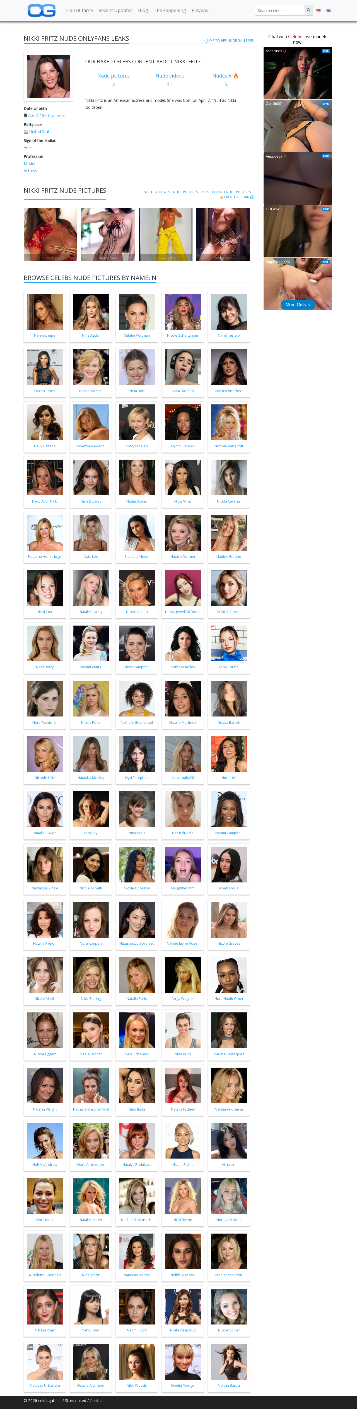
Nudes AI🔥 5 (226, 80)
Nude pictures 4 (113, 80)
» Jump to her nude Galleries (229, 40)
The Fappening (170, 10)
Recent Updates (115, 10)
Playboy (200, 10)
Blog (143, 10)
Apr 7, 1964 (38, 115)
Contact (97, 1400)
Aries (28, 147)
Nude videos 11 (170, 80)
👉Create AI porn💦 (237, 197)
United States (41, 131)
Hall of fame (79, 10)
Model (29, 163)
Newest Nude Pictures (178, 192)
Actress (30, 170)
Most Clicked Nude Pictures (226, 192)
